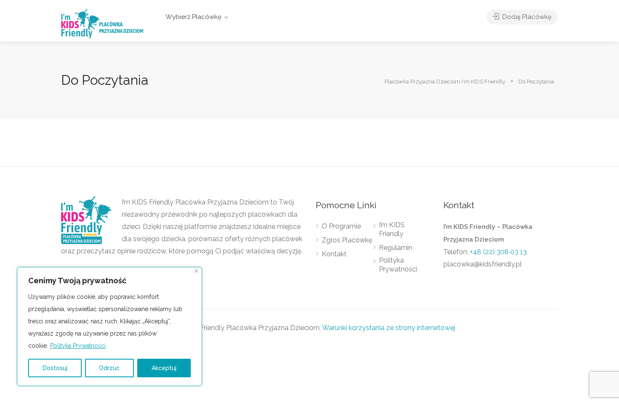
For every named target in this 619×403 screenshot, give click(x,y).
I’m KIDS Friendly (392, 229)
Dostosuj (55, 368)
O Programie (341, 226)
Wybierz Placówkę (193, 17)
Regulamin (395, 248)
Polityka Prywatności (78, 345)
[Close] (196, 271)
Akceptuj (164, 368)
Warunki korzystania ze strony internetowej (388, 328)
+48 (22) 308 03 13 (498, 252)
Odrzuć (109, 368)
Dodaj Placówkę (526, 17)
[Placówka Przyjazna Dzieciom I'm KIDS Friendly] (102, 23)
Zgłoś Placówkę (347, 240)
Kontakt (334, 254)
